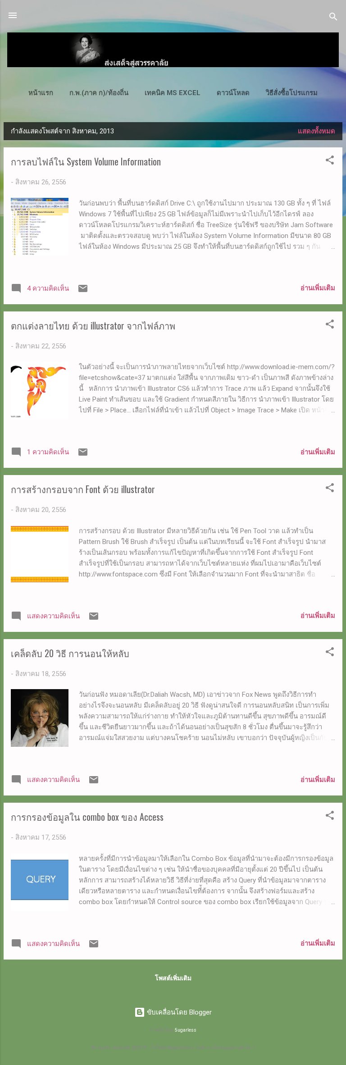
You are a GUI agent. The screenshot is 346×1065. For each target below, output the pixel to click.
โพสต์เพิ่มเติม (173, 978)
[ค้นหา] (333, 18)
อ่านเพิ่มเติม (317, 288)
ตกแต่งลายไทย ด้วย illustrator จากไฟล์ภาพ (93, 325)
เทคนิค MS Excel (172, 93)
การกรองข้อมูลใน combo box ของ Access (87, 816)
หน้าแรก (40, 93)
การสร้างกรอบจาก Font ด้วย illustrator (83, 489)
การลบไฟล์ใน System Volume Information (86, 161)
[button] (329, 162)
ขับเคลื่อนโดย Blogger (178, 1012)
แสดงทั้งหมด (316, 131)
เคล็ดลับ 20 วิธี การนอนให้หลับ (70, 653)
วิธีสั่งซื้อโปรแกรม (292, 93)
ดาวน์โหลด (233, 93)
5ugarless (185, 1030)
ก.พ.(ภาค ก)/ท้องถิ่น (98, 93)
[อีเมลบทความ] (82, 292)
